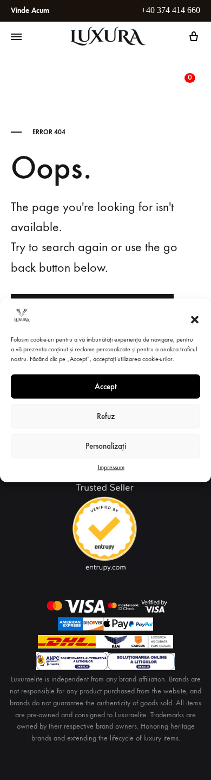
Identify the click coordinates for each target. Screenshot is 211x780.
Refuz (106, 416)
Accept (106, 386)
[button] (194, 319)
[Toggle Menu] (16, 37)
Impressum (111, 466)
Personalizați (105, 446)
